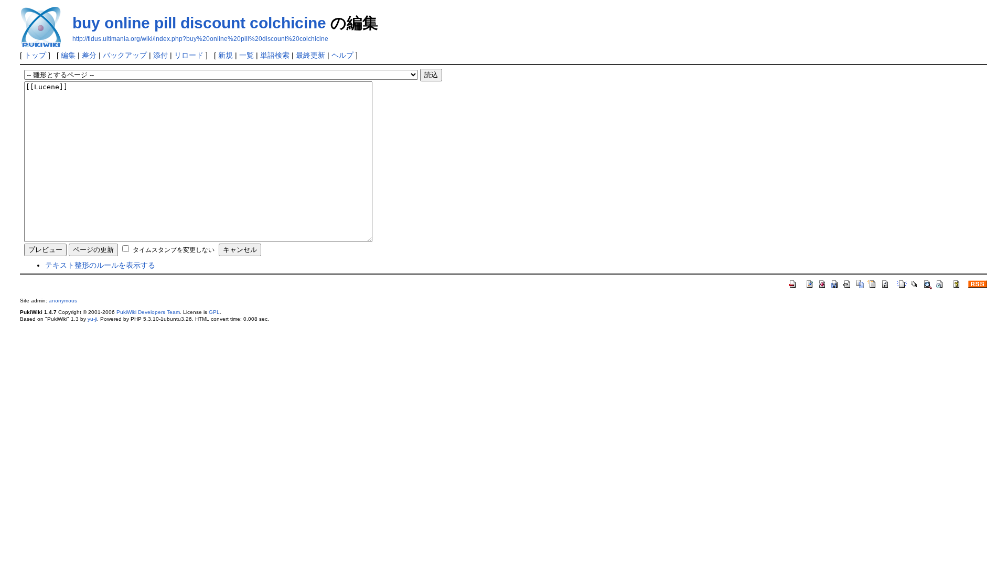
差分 (89, 55)
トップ (35, 55)
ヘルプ (342, 55)
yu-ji (92, 319)
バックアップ (125, 55)
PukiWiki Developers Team (148, 312)
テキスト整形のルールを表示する (100, 265)
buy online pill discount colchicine (199, 23)
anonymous (63, 300)
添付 (160, 55)
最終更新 (310, 55)
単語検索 (275, 55)
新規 (225, 55)
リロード (188, 55)
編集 (68, 55)
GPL (214, 312)
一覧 (246, 55)
